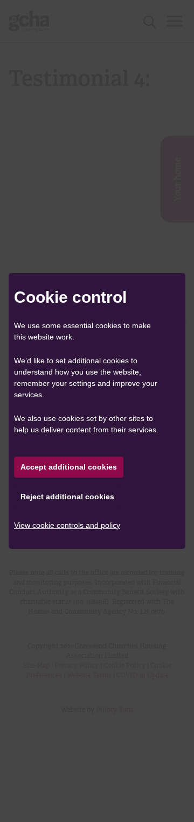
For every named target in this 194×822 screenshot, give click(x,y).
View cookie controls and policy (67, 525)
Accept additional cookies (68, 467)
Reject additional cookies (67, 496)
